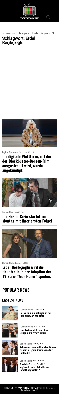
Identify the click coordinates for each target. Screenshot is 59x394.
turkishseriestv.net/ (29, 390)
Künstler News (26, 310)
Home (6, 33)
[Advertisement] (29, 88)
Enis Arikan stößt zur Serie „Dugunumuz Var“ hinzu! (34, 331)
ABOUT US (8, 388)
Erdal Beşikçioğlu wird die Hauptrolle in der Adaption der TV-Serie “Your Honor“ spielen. (26, 272)
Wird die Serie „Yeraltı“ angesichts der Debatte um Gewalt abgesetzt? (34, 367)
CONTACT (34, 388)
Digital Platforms (10, 152)
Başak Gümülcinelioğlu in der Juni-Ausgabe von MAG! (35, 314)
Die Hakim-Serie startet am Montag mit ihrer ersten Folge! (27, 218)
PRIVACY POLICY (22, 388)
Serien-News (8, 212)
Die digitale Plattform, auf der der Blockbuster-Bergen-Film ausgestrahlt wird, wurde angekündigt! (26, 163)
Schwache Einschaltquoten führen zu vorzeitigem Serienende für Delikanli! (38, 350)
